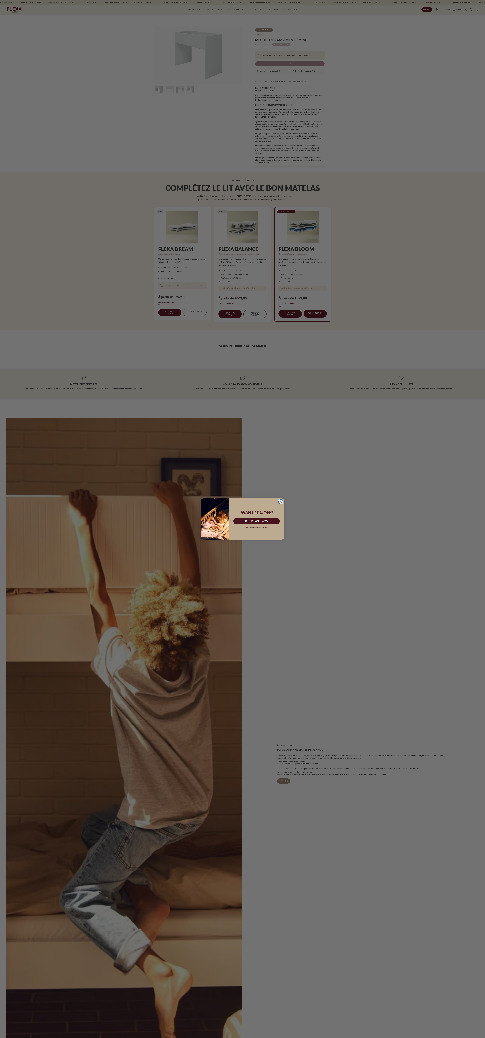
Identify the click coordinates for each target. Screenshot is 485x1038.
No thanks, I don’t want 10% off (257, 527)
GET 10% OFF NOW (256, 521)
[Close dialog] (280, 501)
